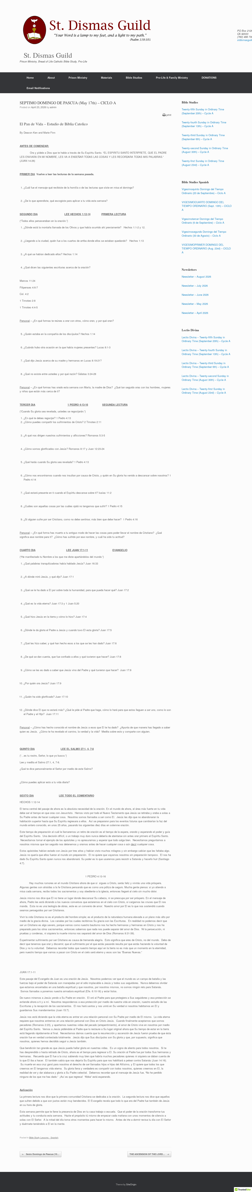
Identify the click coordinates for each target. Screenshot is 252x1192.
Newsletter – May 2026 (195, 304)
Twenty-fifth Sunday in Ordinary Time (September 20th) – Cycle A (203, 111)
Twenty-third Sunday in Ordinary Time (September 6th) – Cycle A (203, 137)
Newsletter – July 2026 (195, 285)
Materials (106, 77)
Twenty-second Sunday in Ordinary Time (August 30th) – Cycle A (205, 150)
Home (30, 77)
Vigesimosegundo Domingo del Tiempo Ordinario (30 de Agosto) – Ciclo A (204, 233)
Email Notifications (38, 88)
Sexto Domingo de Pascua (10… (40, 1154)
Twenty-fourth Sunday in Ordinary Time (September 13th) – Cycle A (204, 124)
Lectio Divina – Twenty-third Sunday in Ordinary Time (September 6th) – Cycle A (205, 365)
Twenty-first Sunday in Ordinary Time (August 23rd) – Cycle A (203, 163)
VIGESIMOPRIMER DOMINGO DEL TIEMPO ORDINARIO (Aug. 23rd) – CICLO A (206, 248)
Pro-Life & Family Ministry (172, 77)
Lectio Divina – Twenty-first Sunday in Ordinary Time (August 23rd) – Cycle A (204, 391)
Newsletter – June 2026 (195, 295)
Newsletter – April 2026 (195, 313)
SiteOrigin (131, 1184)
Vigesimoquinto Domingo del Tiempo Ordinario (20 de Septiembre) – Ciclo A (204, 191)
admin (53, 107)
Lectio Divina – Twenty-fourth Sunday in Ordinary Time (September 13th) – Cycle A (206, 352)
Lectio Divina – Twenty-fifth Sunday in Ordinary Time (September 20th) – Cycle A (206, 339)
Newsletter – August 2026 (196, 276)
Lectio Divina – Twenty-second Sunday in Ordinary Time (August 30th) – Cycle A (205, 378)
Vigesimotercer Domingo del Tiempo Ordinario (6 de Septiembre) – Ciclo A (203, 221)
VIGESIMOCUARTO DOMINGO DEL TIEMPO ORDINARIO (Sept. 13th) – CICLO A (207, 206)
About (51, 77)
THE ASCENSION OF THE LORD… (149, 1154)
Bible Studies (134, 77)
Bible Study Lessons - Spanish (43, 1137)
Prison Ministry (78, 77)
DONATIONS (209, 77)
